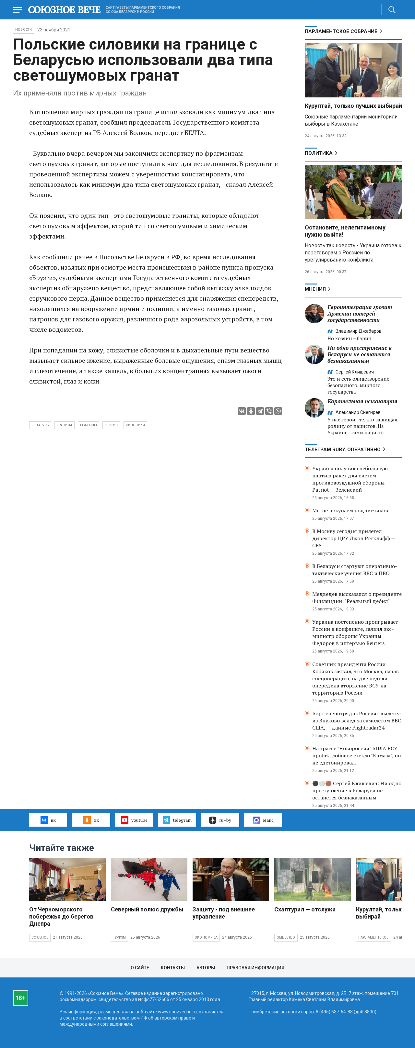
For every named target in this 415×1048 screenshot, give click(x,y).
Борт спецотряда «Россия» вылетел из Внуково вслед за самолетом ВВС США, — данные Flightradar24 (356, 720)
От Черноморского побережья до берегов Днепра (61, 916)
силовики (135, 425)
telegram (182, 820)
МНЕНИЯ (315, 289)
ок (96, 820)
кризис (111, 425)
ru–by (225, 820)
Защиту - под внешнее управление (224, 913)
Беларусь (40, 425)
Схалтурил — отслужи (305, 909)
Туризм (119, 937)
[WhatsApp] (278, 411)
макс (268, 820)
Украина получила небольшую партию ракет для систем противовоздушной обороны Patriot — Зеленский (350, 479)
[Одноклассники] (251, 411)
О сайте (140, 967)
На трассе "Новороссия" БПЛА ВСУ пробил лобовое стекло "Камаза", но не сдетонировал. (356, 755)
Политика (319, 153)
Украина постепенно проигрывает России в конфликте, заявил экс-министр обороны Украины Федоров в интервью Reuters (355, 632)
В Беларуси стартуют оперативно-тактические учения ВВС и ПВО (354, 570)
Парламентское (373, 937)
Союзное (39, 937)
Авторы (205, 967)
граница (64, 425)
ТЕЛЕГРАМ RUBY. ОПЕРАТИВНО (343, 449)
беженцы (88, 425)
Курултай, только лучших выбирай (353, 105)
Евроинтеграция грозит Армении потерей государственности (359, 313)
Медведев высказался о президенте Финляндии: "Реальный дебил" (357, 597)
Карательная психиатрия (362, 401)
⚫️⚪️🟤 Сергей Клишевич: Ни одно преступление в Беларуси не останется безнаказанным (356, 790)
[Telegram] (260, 411)
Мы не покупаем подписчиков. (350, 510)
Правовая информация (255, 967)
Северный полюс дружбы (147, 909)
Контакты (173, 967)
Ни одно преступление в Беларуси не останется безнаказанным (359, 354)
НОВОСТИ (23, 29)
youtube (139, 820)
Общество (286, 937)
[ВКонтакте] (242, 411)
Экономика (206, 937)
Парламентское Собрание (341, 31)
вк (53, 820)
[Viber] (269, 411)
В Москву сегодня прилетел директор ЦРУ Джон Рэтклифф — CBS (353, 538)
